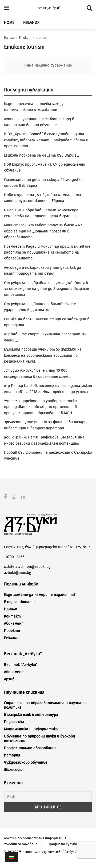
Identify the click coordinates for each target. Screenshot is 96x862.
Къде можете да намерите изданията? (39, 594)
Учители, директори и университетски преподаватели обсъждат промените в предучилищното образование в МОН (40, 407)
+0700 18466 (14, 557)
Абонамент (14, 623)
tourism (41, 38)
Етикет (25, 38)
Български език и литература (31, 714)
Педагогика (14, 722)
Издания (31, 22)
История (12, 755)
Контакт (12, 616)
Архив (9, 679)
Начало (9, 38)
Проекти (12, 630)
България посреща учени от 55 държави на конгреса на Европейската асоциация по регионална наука (43, 355)
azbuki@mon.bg (17, 572)
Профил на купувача (64, 844)
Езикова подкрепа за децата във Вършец (41, 155)
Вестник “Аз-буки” (21, 664)
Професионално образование (30, 748)
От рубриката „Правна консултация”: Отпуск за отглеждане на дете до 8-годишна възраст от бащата (46, 289)
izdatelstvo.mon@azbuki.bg (27, 566)
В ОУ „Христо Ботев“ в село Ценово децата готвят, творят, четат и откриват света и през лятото (46, 140)
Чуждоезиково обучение (25, 762)
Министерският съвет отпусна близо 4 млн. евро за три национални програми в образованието (44, 231)
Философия (14, 769)
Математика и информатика (31, 729)
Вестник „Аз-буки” (48, 8)
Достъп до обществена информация (35, 838)
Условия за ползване (20, 844)
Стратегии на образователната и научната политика (45, 705)
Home (9, 22)
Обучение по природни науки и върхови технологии (39, 738)
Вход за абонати (19, 602)
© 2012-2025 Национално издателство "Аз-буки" (41, 852)
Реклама (11, 638)
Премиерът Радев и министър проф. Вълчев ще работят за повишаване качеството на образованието (47, 252)
